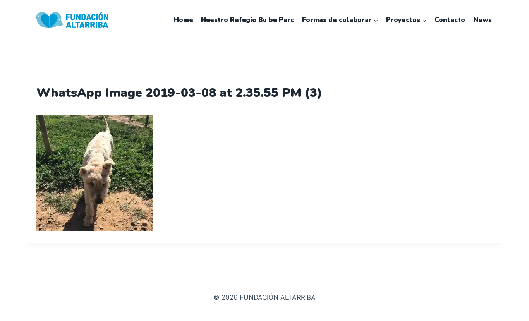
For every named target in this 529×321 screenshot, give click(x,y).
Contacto (450, 19)
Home (183, 19)
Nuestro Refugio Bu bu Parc (247, 19)
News (482, 19)
